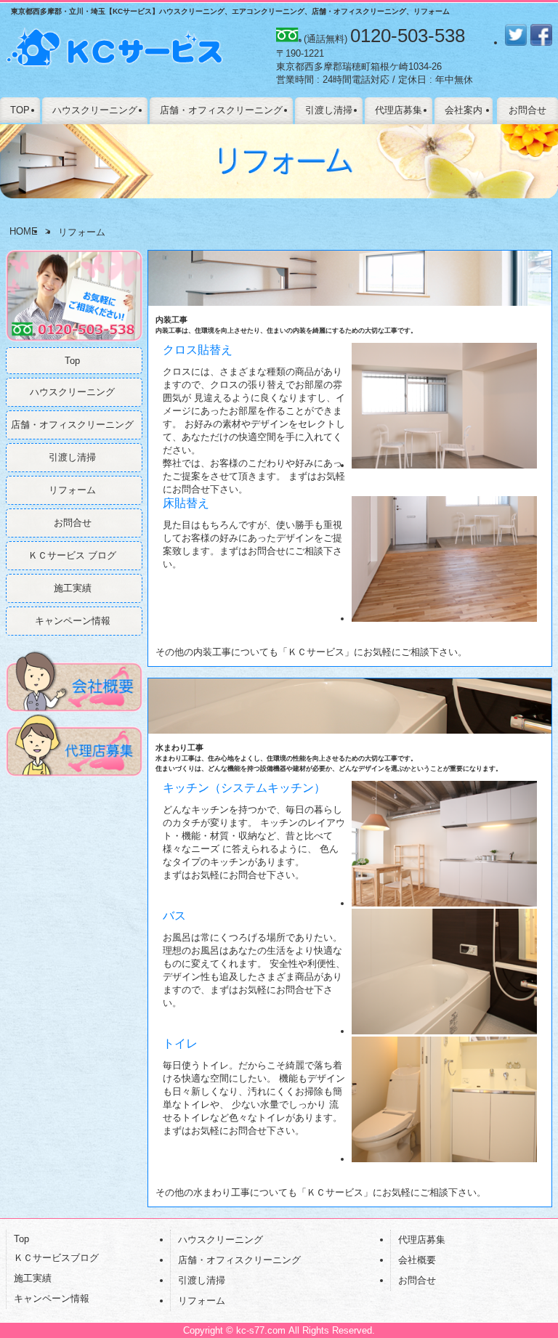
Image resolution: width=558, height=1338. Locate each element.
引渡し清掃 (328, 110)
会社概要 (417, 1259)
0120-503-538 (407, 35)
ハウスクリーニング (94, 110)
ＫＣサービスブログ (56, 1257)
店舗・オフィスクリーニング (221, 110)
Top (72, 360)
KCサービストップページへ (115, 57)
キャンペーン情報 (72, 620)
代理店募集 (398, 110)
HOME (23, 231)
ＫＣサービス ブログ (72, 555)
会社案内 (463, 110)
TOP (20, 110)
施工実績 (73, 588)
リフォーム (72, 489)
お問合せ (527, 110)
